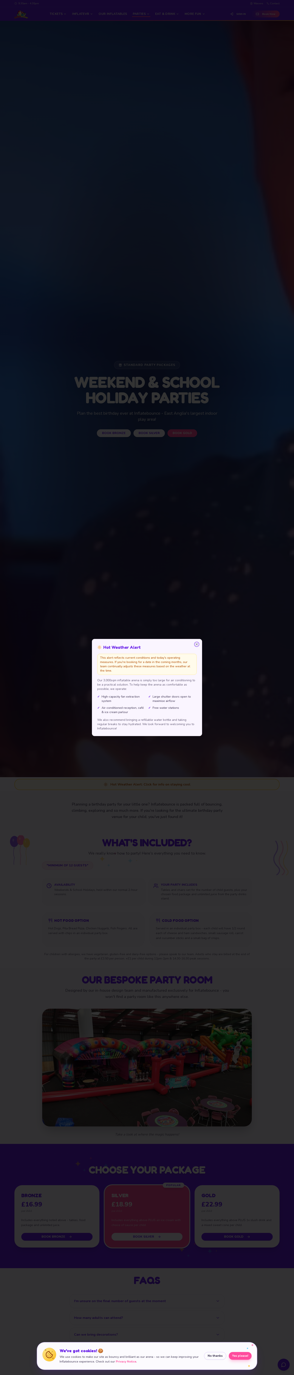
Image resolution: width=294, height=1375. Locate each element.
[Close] (196, 644)
